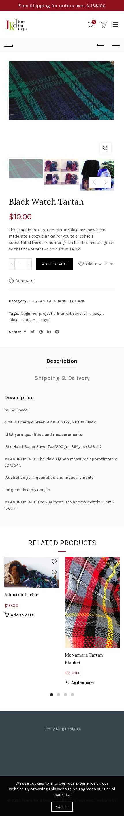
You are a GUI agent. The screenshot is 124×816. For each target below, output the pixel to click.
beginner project (36, 313)
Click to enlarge (105, 148)
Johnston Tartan (21, 595)
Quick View (54, 582)
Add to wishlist (99, 263)
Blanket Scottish (73, 313)
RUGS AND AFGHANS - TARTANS (57, 301)
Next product (115, 45)
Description (62, 361)
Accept (62, 807)
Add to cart (54, 263)
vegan (45, 319)
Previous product (101, 45)
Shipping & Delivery (62, 378)
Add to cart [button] (22, 615)
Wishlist (94, 22)
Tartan (29, 319)
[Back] (8, 45)
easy (97, 313)
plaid (13, 319)
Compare (24, 280)
